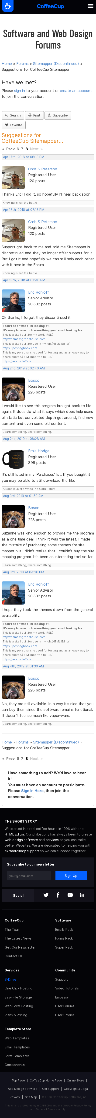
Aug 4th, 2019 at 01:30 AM (23, 666)
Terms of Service (47, 1109)
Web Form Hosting (19, 1006)
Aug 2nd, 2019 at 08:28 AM (24, 439)
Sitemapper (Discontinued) (56, 63)
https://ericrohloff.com (18, 361)
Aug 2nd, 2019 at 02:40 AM (24, 368)
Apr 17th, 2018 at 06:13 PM (23, 157)
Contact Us (13, 956)
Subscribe (59, 115)
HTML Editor (14, 834)
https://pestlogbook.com (20, 348)
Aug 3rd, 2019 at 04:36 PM (23, 572)
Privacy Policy (82, 1105)
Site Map (31, 1097)
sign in (20, 90)
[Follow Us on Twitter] (46, 895)
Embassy (62, 997)
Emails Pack (64, 929)
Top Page (18, 1080)
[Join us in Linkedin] (82, 895)
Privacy (15, 1097)
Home (7, 63)
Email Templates (17, 1047)
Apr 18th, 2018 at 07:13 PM (23, 210)
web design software (21, 840)
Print (35, 115)
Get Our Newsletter (20, 947)
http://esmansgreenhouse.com (24, 339)
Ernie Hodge (38, 450)
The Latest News (18, 938)
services (52, 840)
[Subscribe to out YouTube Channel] (70, 895)
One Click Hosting (18, 988)
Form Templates (17, 1056)
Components (15, 1065)
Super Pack (64, 947)
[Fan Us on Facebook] (58, 895)
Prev (10, 149)
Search (14, 115)
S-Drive (10, 979)
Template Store (18, 1029)
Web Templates (17, 1038)
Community (65, 970)
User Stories (65, 1015)
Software (63, 920)
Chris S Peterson (42, 169)
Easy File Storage (18, 997)
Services (12, 970)
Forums (22, 63)
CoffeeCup (14, 920)
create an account (76, 90)
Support (61, 979)
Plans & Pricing (16, 1015)
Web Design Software (22, 1088)
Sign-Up (71, 876)
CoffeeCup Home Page (46, 1080)
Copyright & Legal (76, 1088)
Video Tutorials (67, 988)
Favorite (15, 125)
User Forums (64, 1006)
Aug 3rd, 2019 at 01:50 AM (23, 496)
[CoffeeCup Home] (50, 7)
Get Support (50, 1088)
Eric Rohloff (38, 292)
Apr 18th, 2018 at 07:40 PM (24, 280)
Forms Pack (64, 938)
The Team (13, 929)
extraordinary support (22, 851)
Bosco (33, 380)
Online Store (75, 1080)
